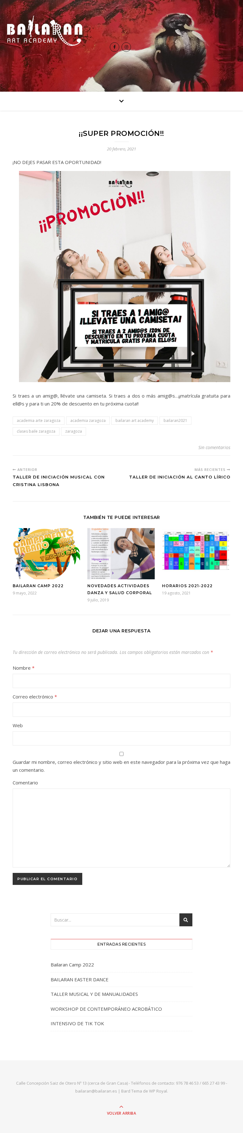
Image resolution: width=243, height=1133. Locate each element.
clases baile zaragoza (36, 431)
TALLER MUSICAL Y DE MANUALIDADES (94, 994)
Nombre (23, 668)
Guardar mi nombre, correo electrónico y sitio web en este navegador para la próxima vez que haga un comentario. (121, 766)
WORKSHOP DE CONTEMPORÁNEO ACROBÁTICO (106, 1009)
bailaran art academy (134, 420)
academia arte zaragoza (38, 420)
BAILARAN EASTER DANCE (80, 979)
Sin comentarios (214, 447)
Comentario (25, 782)
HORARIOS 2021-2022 (187, 585)
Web (18, 725)
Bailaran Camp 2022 (38, 585)
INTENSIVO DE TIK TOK (77, 1023)
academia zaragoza (88, 420)
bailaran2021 (175, 420)
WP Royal (158, 1091)
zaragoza (73, 431)
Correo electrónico (35, 696)
